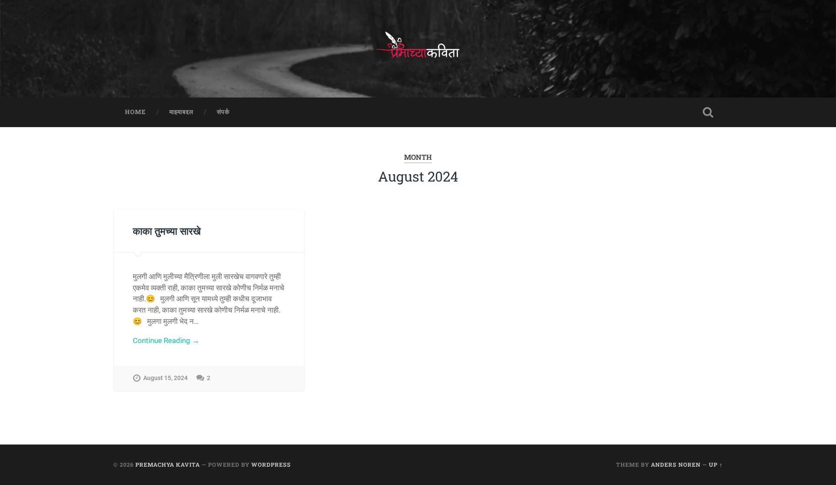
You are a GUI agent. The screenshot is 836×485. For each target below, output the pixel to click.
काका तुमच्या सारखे (167, 230)
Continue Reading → (166, 340)
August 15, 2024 (165, 378)
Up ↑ (716, 464)
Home (135, 112)
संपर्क (223, 112)
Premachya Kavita (167, 464)
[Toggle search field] (708, 112)
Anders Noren (676, 464)
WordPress (271, 464)
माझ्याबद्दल (181, 112)
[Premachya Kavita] (418, 48)
